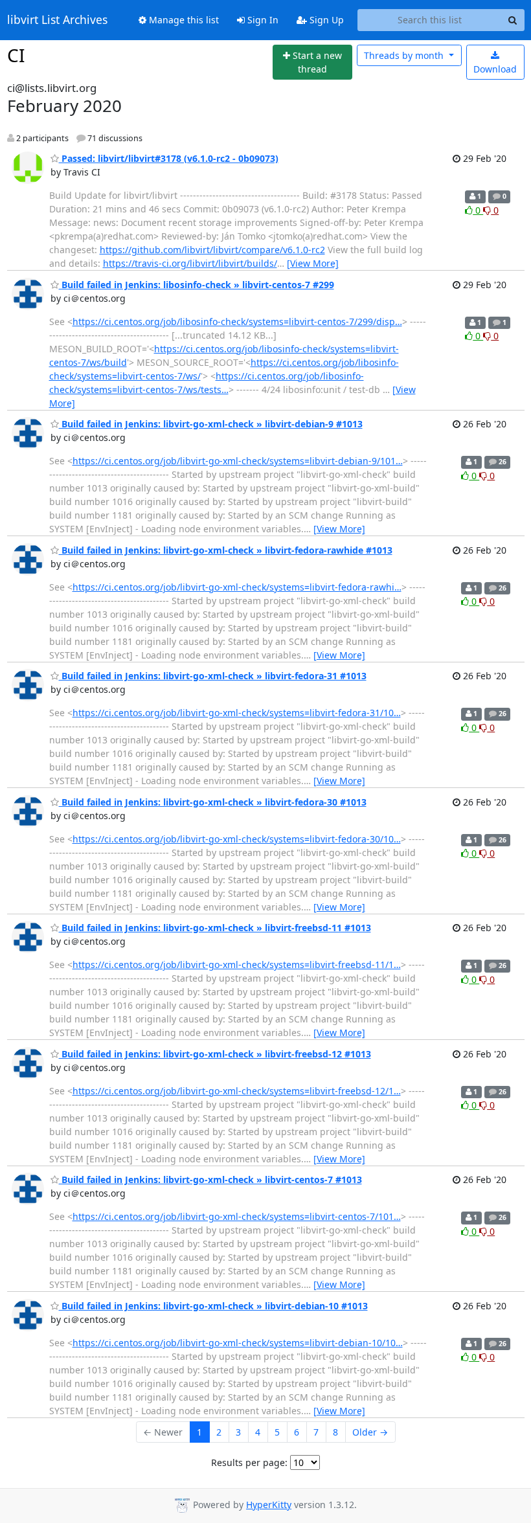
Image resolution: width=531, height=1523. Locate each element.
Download (495, 69)
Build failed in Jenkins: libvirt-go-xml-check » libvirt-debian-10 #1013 (213, 1306)
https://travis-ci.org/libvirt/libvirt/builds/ (190, 263)
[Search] (513, 20)
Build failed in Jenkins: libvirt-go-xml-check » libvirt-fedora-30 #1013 (213, 802)
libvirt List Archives (57, 20)
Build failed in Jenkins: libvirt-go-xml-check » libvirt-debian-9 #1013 (211, 424)
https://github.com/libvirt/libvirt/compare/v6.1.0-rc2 (212, 249)
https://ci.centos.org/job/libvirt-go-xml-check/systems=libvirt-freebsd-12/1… (237, 1091)
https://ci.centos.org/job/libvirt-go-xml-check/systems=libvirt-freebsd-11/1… (237, 964)
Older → (370, 1432)
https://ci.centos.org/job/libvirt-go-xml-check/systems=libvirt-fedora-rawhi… (237, 587)
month (405, 55)
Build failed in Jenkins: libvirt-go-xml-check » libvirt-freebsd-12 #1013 (215, 1054)
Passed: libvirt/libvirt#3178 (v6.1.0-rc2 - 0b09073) (168, 158)
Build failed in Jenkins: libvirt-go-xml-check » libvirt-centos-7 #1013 (210, 1179)
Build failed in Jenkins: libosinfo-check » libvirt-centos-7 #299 (196, 284)
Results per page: (249, 1462)
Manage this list (182, 20)
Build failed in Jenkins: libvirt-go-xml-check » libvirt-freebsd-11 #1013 (215, 927)
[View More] (313, 263)
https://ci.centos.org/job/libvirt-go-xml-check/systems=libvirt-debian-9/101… (238, 461)
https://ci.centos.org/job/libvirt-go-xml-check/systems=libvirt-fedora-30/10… (237, 839)
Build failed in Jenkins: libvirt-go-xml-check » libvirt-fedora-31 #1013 (213, 676)
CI (16, 55)
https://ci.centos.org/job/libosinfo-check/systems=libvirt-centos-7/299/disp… (237, 321)
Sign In (261, 20)
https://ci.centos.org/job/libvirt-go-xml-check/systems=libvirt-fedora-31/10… (237, 712)
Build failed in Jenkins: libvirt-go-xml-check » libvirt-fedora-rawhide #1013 (225, 550)
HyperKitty (268, 1504)
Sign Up (325, 20)
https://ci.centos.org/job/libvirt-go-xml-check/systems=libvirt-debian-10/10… (238, 1343)
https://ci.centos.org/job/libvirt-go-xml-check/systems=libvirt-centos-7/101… (237, 1216)
